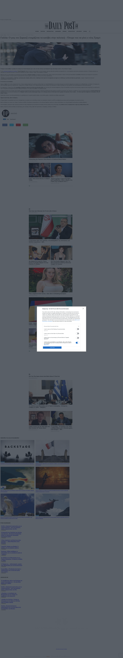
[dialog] (61, 329)
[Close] (83, 309)
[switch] (77, 329)
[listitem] (61, 326)
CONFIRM (52, 347)
